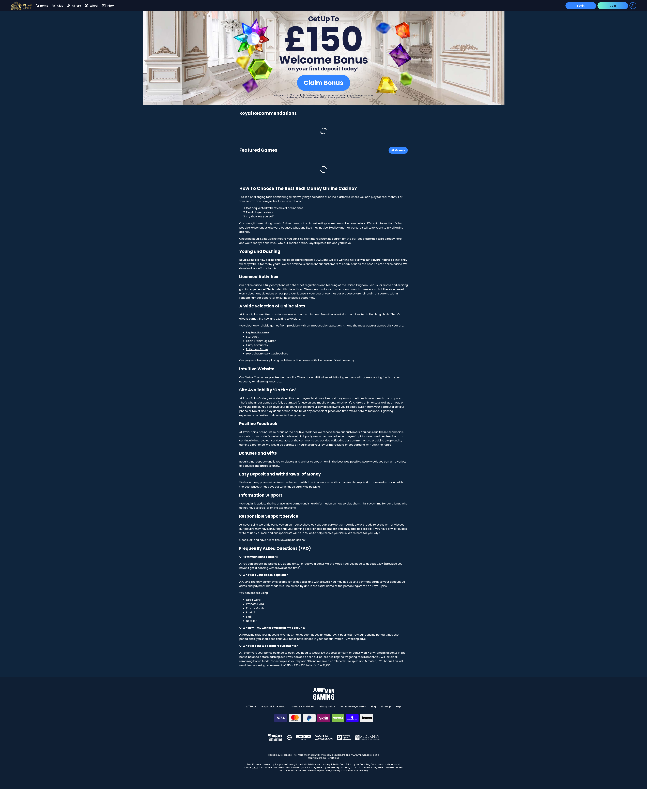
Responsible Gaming (273, 706)
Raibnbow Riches (257, 349)
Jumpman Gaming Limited (289, 764)
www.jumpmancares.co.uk (365, 754)
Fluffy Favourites (257, 345)
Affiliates (251, 706)
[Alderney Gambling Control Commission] (367, 737)
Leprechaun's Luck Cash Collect (267, 353)
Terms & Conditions (302, 706)
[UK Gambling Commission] (323, 737)
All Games (398, 150)
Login (580, 6)
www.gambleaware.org (333, 754)
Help (398, 706)
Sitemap (386, 706)
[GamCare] (275, 737)
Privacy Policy (327, 706)
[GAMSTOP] (303, 737)
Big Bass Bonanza (257, 332)
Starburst (252, 337)
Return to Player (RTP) (353, 706)
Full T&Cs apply (353, 97)
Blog (373, 706)
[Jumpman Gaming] (323, 699)
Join (613, 6)
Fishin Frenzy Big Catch (261, 341)
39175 (255, 767)
